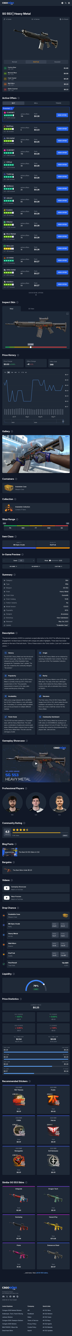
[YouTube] (14, 1296)
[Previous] (4, 560)
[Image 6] (43, 471)
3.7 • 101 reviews (9, 251)
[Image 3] (34, 471)
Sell (36, 103)
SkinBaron (10, 186)
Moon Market (11, 234)
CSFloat (9, 162)
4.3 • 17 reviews (8, 203)
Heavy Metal (64, 591)
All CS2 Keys (46, 1320)
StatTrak (36, 62)
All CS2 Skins (47, 1310)
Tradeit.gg (10, 174)
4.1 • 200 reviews (9, 275)
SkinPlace (9, 126)
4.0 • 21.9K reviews (9, 227)
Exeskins (9, 210)
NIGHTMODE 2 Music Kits (10, 1327)
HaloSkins (9, 282)
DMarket (9, 222)
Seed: (15, 560)
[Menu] (69, 3)
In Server (37, 19)
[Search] (65, 3)
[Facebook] (11, 1296)
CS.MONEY (11, 112)
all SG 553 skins (42, 1273)
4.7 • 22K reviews (9, 179)
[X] (7, 1296)
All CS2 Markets (47, 1327)
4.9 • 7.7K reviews (9, 263)
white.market (11, 270)
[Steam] (18, 1296)
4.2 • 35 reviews (9, 215)
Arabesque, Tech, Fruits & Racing (12, 1313)
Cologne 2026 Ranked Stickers (12, 1310)
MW (23, 528)
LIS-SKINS (10, 258)
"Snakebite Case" (62, 625)
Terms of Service (33, 1320)
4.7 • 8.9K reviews (9, 118)
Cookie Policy (32, 1327)
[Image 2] (31, 471)
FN (10, 528)
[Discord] (4, 1296)
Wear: (46, 560)
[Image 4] (37, 471)
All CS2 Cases (47, 1317)
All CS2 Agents (47, 1324)
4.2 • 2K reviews (9, 131)
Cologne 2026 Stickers (9, 1324)
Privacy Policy (32, 1324)
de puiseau (64, 614)
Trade (58, 103)
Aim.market (10, 138)
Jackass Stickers (7, 1317)
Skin (66, 580)
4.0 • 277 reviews (9, 287)
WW (48, 528)
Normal (14, 62)
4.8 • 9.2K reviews (9, 167)
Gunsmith (65, 595)
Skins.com (10, 246)
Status (29, 1317)
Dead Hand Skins (7, 1330)
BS (62, 528)
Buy (13, 103)
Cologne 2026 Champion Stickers (12, 1320)
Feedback (31, 1313)
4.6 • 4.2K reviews (9, 191)
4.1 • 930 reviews (9, 143)
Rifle (66, 584)
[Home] (8, 2)
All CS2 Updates (48, 1330)
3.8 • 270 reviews (9, 239)
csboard (9, 198)
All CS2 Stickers (47, 1313)
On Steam (65, 19)
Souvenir (57, 62)
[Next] (33, 560)
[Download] (5, 470)
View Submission (62, 618)
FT (36, 528)
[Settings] (62, 3)
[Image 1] (28, 471)
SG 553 (65, 588)
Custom (57, 566)
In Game (8, 19)
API (29, 1310)
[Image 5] (40, 471)
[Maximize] (67, 313)
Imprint (30, 1330)
